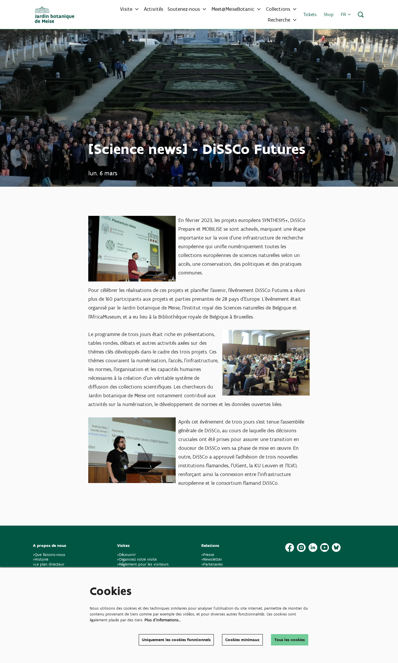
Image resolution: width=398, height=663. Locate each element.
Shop (329, 14)
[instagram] (301, 547)
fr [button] (344, 14)
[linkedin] (313, 547)
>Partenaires (212, 564)
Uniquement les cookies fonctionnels (176, 639)
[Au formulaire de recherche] (360, 14)
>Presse (207, 554)
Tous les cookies (289, 639)
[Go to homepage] (54, 14)
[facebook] (289, 547)
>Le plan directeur (49, 564)
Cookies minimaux (242, 639)
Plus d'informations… (163, 619)
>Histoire (40, 559)
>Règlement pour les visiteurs (143, 564)
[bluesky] (336, 547)
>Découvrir (126, 554)
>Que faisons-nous (49, 554)
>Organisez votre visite (137, 559)
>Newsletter (211, 559)
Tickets (309, 14)
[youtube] (324, 547)
